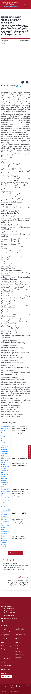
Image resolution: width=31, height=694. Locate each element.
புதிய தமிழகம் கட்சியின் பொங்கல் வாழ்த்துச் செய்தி (19, 537)
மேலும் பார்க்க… (15, 553)
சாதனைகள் (20, 632)
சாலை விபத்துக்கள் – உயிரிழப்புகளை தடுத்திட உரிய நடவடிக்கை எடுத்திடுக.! (20, 521)
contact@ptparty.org (10, 618)
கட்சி (4, 629)
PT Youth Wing (20, 655)
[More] (23, 86)
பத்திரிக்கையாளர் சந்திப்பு (19, 513)
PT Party (3, 643)
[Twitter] (20, 86)
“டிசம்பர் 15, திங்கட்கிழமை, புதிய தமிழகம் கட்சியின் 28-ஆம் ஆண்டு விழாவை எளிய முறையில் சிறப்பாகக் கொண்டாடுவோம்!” (20, 493)
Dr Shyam (4, 649)
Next (27, 82)
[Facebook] (17, 86)
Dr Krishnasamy (6, 646)
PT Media (18, 658)
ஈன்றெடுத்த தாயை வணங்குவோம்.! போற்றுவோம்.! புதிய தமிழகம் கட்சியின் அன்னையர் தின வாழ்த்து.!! (15, 566)
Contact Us (7, 621)
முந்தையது (10, 559)
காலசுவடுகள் (20, 635)
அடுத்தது (21, 577)
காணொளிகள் (20, 629)
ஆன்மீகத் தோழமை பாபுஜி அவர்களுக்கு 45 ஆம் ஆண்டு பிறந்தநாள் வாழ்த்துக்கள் (16, 582)
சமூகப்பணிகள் (7, 632)
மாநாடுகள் (6, 635)
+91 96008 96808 (9, 615)
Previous (22, 82)
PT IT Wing (19, 652)
